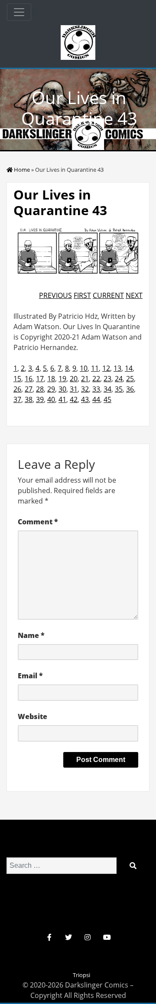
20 (74, 378)
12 (106, 368)
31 (74, 389)
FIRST (82, 295)
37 (17, 399)
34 (107, 389)
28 (40, 389)
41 (62, 399)
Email (30, 675)
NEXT (134, 295)
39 (40, 399)
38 (28, 399)
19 (62, 378)
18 (51, 378)
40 (51, 399)
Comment (38, 522)
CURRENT (108, 295)
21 (85, 378)
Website (32, 716)
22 (96, 378)
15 (17, 378)
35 (119, 389)
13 (117, 368)
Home (22, 169)
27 (28, 389)
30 (62, 389)
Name (31, 635)
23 (107, 378)
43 (85, 399)
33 (96, 389)
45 (107, 399)
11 (95, 368)
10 (84, 368)
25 (130, 378)
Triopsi (81, 975)
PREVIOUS (55, 295)
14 (129, 368)
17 (40, 378)
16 (28, 378)
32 (85, 389)
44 (96, 399)
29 (51, 389)
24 (119, 378)
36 (130, 389)
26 (17, 389)
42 (74, 399)
